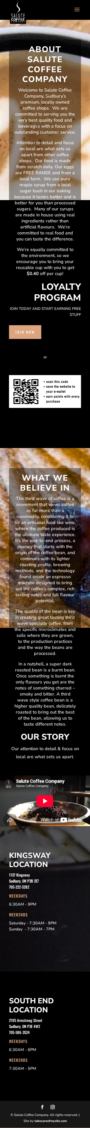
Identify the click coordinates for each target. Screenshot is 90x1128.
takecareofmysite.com (50, 1121)
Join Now (25, 332)
